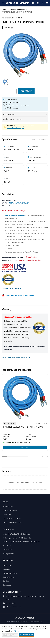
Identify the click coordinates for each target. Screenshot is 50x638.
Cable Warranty (8, 577)
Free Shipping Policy (10, 573)
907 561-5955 (10, 603)
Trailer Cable (7, 550)
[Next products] (46, 456)
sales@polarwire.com (13, 607)
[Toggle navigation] (3, 3)
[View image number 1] (5, 82)
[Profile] (38, 3)
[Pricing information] (12, 28)
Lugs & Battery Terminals (12, 518)
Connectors (7, 514)
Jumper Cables (8, 506)
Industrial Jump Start (10, 510)
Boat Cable (7, 546)
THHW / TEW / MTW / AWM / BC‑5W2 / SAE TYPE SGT (21, 542)
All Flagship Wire (8, 554)
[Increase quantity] (13, 91)
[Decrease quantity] (4, 91)
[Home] (17, 3)
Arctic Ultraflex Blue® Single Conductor (16, 534)
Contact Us (7, 585)
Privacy (16, 631)
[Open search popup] (33, 3)
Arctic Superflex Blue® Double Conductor (17, 538)
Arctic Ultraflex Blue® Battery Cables (20, 295)
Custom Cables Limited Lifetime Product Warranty (16, 357)
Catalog (6, 581)
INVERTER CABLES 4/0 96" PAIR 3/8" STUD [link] (17, 12)
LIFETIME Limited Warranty (11, 288)
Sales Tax (6, 569)
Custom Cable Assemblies (12, 522)
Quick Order (7, 565)
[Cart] (47, 3)
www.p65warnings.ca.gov (15, 128)
